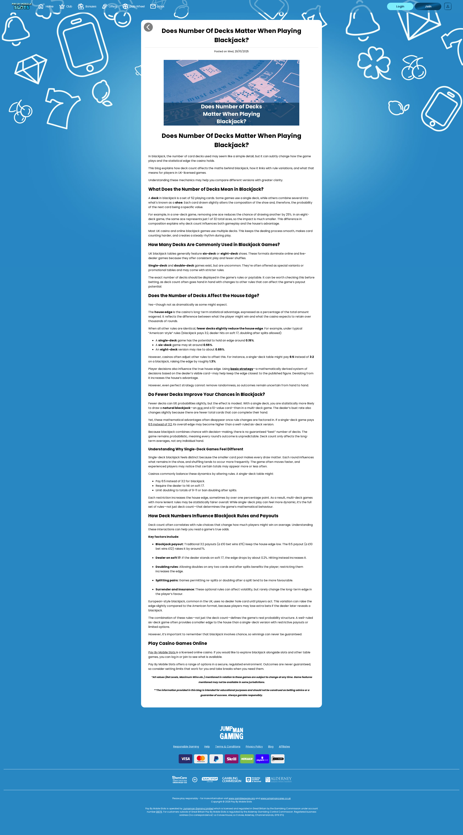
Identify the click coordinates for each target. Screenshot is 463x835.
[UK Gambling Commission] (231, 779)
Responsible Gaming (186, 746)
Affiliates (284, 746)
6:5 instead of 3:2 (160, 424)
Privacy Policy (254, 746)
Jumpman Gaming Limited (198, 808)
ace (200, 408)
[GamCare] (179, 779)
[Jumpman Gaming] (231, 738)
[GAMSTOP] (210, 779)
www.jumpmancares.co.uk (276, 798)
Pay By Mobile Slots (162, 652)
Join (428, 6)
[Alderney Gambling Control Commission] (279, 779)
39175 (159, 811)
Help (207, 746)
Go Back (148, 27)
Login (400, 6)
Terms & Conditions (227, 746)
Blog (270, 746)
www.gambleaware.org (242, 798)
